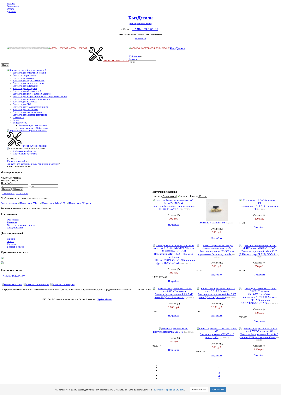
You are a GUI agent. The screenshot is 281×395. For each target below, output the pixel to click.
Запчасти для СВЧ (22, 104)
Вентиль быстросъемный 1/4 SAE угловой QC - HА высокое (173, 296)
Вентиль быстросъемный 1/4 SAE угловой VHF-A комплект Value (258, 336)
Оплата (10, 9)
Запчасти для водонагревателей (28, 80)
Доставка (11, 11)
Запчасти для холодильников (27, 112)
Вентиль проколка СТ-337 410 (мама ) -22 (217, 336)
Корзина (133, 59)
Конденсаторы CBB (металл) (33, 128)
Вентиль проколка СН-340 (168, 331)
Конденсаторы (20, 122)
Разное (16, 120)
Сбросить (17, 189)
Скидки (11, 239)
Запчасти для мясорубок (25, 88)
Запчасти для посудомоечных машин (31, 99)
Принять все (218, 389)
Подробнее (173, 224)
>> (219, 378)
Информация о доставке (25, 153)
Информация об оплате (24, 151)
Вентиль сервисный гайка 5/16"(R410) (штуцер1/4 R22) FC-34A (258, 253)
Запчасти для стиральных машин (29, 72)
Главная (11, 3)
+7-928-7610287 (22, 194)
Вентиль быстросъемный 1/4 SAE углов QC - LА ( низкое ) (217, 296)
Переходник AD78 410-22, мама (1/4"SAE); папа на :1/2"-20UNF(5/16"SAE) (258, 300)
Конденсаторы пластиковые (33, 125)
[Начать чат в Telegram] (62, 284)
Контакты (12, 222)
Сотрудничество (15, 227)
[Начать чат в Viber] (28, 203)
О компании (13, 6)
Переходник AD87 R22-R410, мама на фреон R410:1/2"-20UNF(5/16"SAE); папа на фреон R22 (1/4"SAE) (174, 258)
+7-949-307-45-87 (13, 276)
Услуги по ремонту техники (21, 225)
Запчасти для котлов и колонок (28, 83)
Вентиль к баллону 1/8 (212, 222)
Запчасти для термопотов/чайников (30, 107)
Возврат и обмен (15, 247)
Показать (6, 189)
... (30, 186)
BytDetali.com (104, 299)
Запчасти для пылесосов (25, 101)
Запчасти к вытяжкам (23, 78)
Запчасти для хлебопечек (25, 109)
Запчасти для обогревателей (27, 91)
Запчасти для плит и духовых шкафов (32, 94)
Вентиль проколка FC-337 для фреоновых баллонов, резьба (216, 253)
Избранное (134, 56)
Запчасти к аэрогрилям (24, 75)
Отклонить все (199, 389)
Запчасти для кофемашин (25, 86)
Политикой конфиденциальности (168, 389)
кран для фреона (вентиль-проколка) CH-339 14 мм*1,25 (174, 207)
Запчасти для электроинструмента (30, 115)
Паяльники (18, 117)
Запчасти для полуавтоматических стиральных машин (40, 96)
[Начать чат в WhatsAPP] (52, 203)
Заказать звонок (140, 38)
